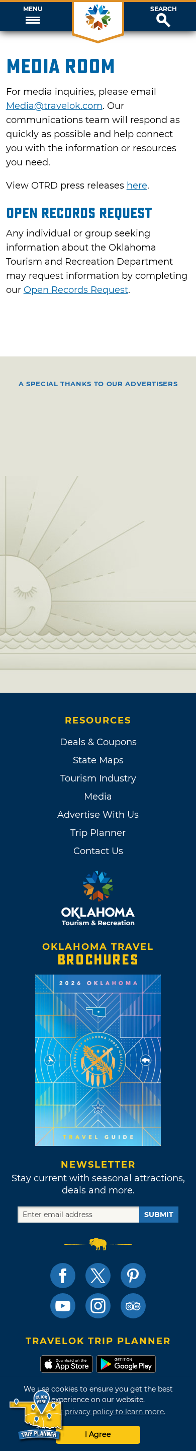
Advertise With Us (98, 814)
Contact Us (98, 851)
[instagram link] (98, 1305)
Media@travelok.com (54, 105)
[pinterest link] (133, 1275)
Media (98, 796)
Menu (32, 9)
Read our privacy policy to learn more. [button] (98, 1411)
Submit (158, 1214)
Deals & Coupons (98, 742)
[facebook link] (62, 1275)
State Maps (98, 760)
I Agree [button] (98, 1434)
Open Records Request (76, 289)
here (137, 185)
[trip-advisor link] (133, 1305)
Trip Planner (98, 832)
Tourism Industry (98, 778)
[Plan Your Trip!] (36, 1415)
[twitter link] (98, 1275)
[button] (32, 17)
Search (163, 9)
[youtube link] (62, 1305)
